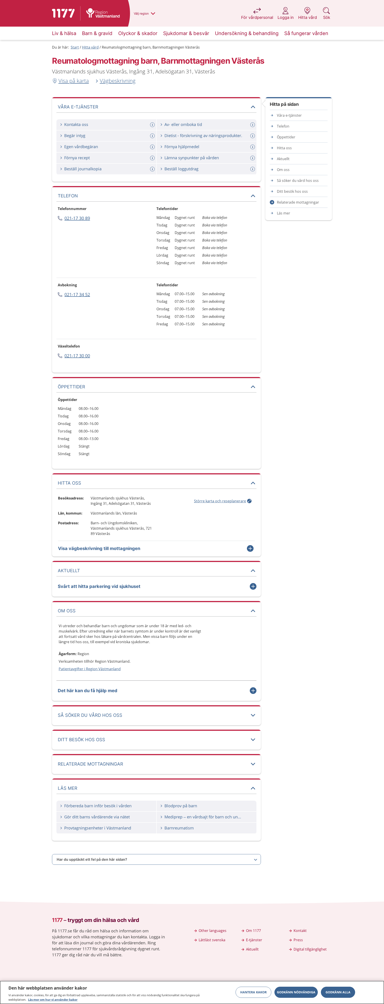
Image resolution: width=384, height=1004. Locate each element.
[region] (192, 992)
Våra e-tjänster (289, 115)
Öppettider (286, 137)
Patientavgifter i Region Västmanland (90, 668)
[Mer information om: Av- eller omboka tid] (253, 125)
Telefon (283, 126)
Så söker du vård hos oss (298, 180)
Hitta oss (284, 147)
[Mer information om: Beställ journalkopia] (153, 169)
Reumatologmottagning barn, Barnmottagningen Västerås (151, 47)
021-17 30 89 (77, 218)
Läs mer (283, 213)
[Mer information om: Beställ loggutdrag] (253, 169)
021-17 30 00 (77, 356)
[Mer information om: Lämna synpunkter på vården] (253, 158)
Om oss (283, 169)
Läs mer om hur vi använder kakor (53, 999)
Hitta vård (90, 47)
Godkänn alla (338, 992)
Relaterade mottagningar (298, 202)
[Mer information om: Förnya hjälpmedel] (253, 147)
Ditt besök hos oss (292, 191)
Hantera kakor (253, 992)
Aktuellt (283, 158)
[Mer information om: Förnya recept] (153, 158)
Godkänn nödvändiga (296, 992)
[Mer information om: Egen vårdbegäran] (153, 147)
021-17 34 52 (77, 294)
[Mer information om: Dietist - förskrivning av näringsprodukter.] (253, 136)
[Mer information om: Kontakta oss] (153, 125)
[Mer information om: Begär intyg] (153, 136)
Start (75, 47)
